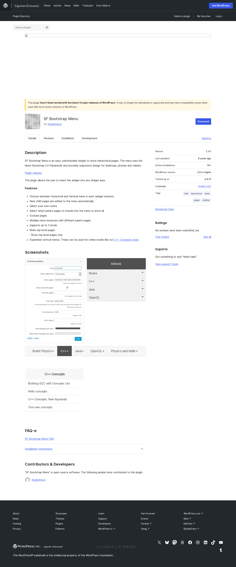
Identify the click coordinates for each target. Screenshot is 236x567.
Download (203, 121)
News (16, 518)
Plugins (59, 523)
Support (102, 518)
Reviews (49, 138)
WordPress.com (193, 513)
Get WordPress (221, 5)
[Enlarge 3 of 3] (141, 350)
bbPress (189, 523)
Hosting (17, 523)
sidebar (206, 200)
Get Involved (148, 513)
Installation (67, 138)
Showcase (61, 513)
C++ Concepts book (126, 239)
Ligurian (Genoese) (53, 546)
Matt (187, 518)
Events (144, 518)
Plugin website (33, 172)
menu (207, 193)
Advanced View (164, 209)
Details (32, 138)
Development (89, 138)
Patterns (60, 528)
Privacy (17, 528)
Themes (60, 518)
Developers (104, 523)
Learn (101, 513)
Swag (145, 528)
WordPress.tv (106, 528)
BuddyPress (191, 528)
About (16, 513)
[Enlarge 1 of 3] (79, 262)
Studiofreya (54, 124)
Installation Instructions (38, 448)
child (186, 193)
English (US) (204, 186)
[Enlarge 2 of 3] (141, 262)
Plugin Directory (21, 16)
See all (207, 236)
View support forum (166, 264)
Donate (146, 523)
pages (197, 200)
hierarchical (196, 193)
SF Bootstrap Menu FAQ (39, 438)
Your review (162, 236)
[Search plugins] (47, 27)
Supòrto (206, 138)
